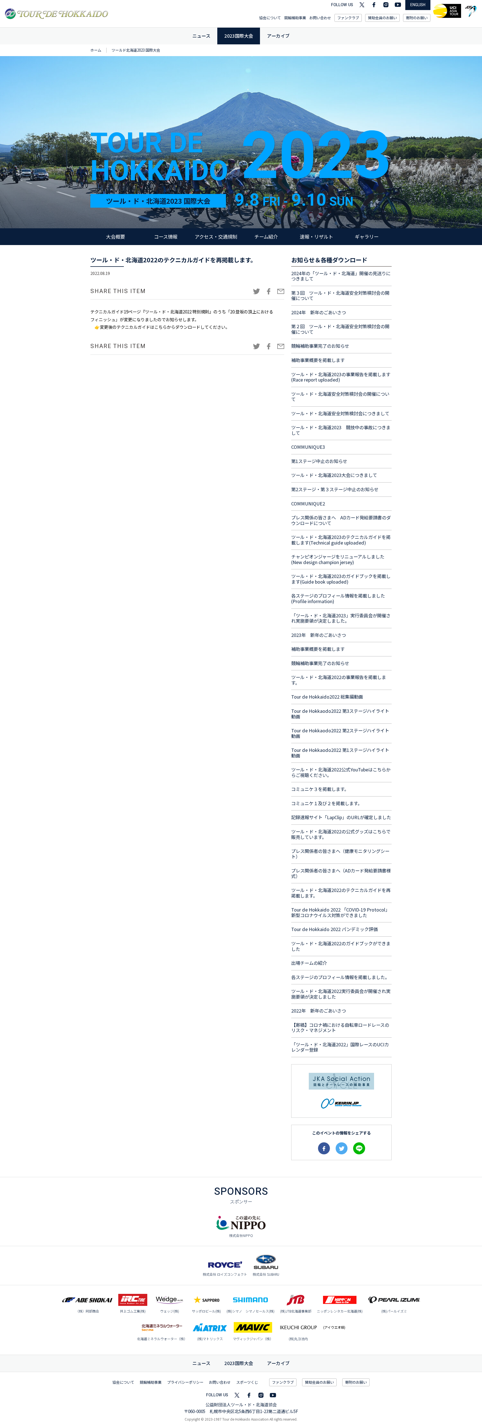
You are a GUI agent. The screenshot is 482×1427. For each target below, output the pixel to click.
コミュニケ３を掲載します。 (320, 789)
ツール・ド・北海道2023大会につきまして (334, 475)
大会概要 (115, 236)
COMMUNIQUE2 (308, 503)
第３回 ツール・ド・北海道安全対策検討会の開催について (340, 295)
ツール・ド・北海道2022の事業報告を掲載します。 (338, 680)
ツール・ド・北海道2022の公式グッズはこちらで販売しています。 (341, 834)
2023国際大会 (238, 35)
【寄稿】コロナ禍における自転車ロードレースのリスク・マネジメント (340, 1027)
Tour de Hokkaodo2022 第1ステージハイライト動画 (340, 753)
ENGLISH (417, 5)
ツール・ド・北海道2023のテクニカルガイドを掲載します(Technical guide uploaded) (341, 540)
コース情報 (165, 236)
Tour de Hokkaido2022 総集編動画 (327, 696)
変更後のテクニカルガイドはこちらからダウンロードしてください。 (165, 327)
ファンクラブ (348, 17)
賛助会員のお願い (382, 17)
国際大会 (238, 1363)
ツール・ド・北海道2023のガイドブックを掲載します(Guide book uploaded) (341, 579)
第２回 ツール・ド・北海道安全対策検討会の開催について (340, 329)
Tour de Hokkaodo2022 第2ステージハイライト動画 (340, 733)
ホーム (95, 50)
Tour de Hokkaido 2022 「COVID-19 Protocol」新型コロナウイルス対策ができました (340, 912)
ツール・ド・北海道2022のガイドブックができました (341, 946)
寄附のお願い (417, 17)
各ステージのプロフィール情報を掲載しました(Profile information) (338, 598)
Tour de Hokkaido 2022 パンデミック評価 (334, 929)
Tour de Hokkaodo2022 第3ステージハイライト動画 (340, 713)
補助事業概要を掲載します (318, 360)
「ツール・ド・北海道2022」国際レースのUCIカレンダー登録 (340, 1047)
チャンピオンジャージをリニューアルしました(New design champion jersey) (337, 559)
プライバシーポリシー (185, 1382)
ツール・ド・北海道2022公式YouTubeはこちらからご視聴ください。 (341, 772)
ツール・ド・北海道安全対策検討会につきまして (340, 413)
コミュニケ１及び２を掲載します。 (326, 803)
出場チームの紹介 (309, 963)
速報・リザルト (316, 236)
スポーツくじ (247, 1382)
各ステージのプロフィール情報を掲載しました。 (340, 977)
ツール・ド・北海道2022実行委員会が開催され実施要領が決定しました (341, 994)
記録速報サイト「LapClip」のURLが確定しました (341, 817)
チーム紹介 (266, 236)
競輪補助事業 (295, 17)
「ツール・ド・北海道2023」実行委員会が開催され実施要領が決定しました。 (341, 618)
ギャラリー (367, 236)
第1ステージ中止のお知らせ (319, 461)
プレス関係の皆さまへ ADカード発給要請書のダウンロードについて (341, 520)
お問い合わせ (320, 17)
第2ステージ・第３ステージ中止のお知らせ (335, 489)
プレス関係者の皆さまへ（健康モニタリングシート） (340, 854)
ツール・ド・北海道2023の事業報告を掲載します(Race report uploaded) (341, 377)
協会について (270, 17)
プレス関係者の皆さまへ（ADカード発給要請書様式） (341, 873)
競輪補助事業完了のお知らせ (320, 345)
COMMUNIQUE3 (308, 446)
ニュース (201, 35)
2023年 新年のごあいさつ (318, 635)
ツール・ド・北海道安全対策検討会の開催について (340, 396)
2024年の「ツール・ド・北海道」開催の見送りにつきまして (341, 276)
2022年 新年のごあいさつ (318, 1010)
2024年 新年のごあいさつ (318, 312)
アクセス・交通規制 (216, 236)
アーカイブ (278, 35)
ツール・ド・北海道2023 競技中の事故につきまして (341, 430)
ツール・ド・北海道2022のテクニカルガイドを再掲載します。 (341, 893)
